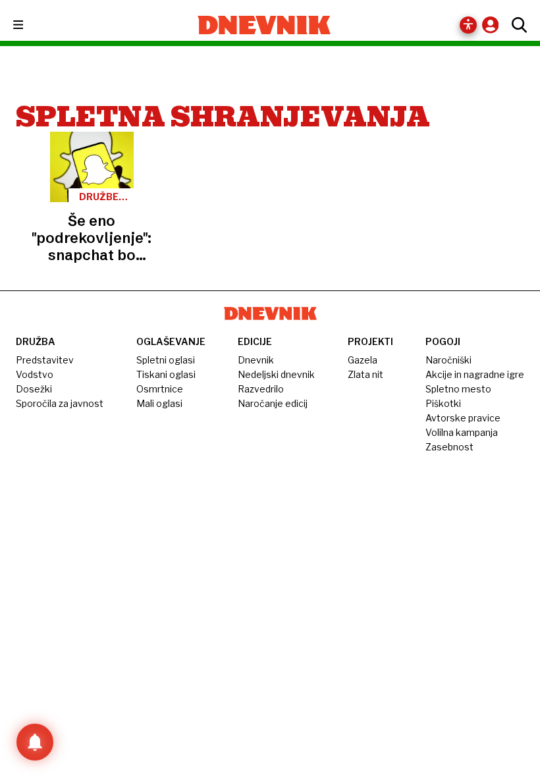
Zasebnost (449, 446)
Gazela (362, 359)
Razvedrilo (261, 388)
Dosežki (34, 388)
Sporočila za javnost (59, 403)
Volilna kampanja (461, 432)
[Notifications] (34, 742)
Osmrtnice (159, 388)
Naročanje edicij (273, 403)
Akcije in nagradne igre (474, 374)
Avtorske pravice (462, 417)
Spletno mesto (458, 388)
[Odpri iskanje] (516, 25)
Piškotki (443, 403)
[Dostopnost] (468, 25)
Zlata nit (365, 374)
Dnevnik (256, 359)
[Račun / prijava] (493, 24)
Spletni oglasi (165, 359)
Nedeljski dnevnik (276, 374)
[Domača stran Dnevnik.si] (264, 25)
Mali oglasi (159, 403)
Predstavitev (45, 359)
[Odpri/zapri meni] (30, 25)
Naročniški (448, 359)
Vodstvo (34, 374)
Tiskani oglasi (166, 374)
